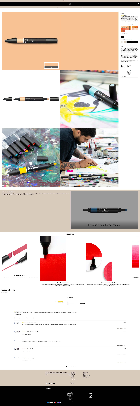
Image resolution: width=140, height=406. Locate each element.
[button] (104, 210)
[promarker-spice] (122, 31)
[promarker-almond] (135, 29)
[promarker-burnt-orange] (124, 31)
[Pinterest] (54, 383)
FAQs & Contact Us (73, 372)
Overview (122, 46)
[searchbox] (16, 318)
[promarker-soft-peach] (133, 29)
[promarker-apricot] (128, 27)
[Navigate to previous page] (64, 366)
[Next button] (138, 261)
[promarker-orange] (124, 29)
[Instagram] (49, 383)
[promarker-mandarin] (137, 27)
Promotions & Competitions (86, 375)
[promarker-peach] (128, 29)
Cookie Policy (84, 374)
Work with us (72, 375)
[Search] (135, 4)
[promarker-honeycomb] (130, 27)
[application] (104, 210)
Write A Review (82, 303)
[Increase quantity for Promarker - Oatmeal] (125, 42)
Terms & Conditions (85, 372)
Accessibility (72, 376)
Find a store (72, 383)
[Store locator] (136, 4)
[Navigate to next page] (75, 366)
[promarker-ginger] (130, 29)
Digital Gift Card (73, 374)
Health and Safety (123, 76)
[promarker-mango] (126, 29)
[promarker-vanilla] (122, 27)
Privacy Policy (85, 373)
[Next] (79, 1)
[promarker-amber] (133, 27)
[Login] (133, 4)
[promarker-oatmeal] (124, 27)
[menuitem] (3, 4)
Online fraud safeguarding (74, 379)
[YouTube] (51, 383)
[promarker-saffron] (126, 27)
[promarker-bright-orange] (122, 29)
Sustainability (72, 377)
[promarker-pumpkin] (135, 27)
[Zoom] (58, 13)
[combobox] (24, 318)
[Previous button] (2, 261)
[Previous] (60, 1)
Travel (71, 378)
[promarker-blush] (137, 29)
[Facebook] (46, 383)
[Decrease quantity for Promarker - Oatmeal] (122, 42)
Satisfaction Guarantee (86, 377)
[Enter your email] (68, 374)
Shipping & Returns (73, 373)
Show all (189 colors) (125, 33)
